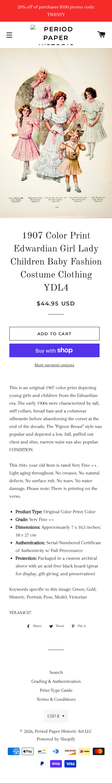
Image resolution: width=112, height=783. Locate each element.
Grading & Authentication (56, 681)
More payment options (54, 365)
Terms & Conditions (56, 699)
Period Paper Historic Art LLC (63, 731)
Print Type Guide (56, 690)
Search (56, 672)
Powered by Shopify (56, 739)
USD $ (53, 716)
